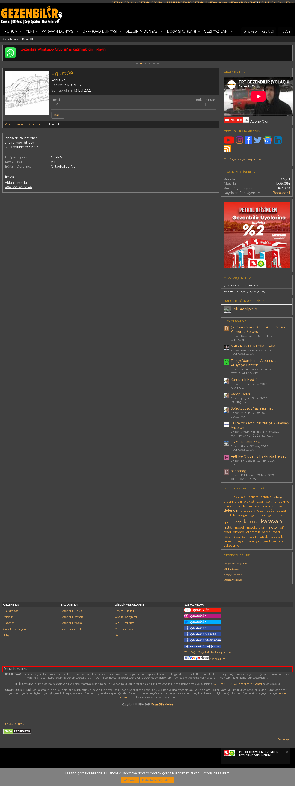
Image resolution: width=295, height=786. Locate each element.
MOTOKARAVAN (242, 354)
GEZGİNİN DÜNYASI (142, 31)
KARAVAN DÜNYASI (58, 31)
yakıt (266, 541)
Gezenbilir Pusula (71, 611)
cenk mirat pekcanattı (253, 506)
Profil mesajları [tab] (15, 124)
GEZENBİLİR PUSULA (124, 2)
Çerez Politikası (124, 629)
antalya (265, 497)
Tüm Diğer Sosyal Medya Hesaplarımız (207, 652)
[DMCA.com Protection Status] (17, 733)
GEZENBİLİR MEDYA (205, 2)
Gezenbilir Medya (71, 623)
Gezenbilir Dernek (72, 617)
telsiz (227, 541)
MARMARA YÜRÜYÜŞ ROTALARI (253, 435)
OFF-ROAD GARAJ (244, 479)
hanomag (238, 471)
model (239, 527)
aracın (228, 501)
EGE (234, 464)
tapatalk (277, 536)
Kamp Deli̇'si (241, 394)
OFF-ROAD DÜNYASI (100, 31)
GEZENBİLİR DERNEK (178, 2)
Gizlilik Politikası (125, 623)
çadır (260, 501)
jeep (238, 522)
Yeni (30, 31)
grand (228, 522)
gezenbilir (258, 515)
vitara (250, 541)
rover (228, 536)
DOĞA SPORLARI (181, 31)
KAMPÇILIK (238, 387)
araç (277, 496)
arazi (238, 501)
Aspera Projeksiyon (233, 579)
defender (231, 510)
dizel (260, 510)
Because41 (281, 193)
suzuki (264, 536)
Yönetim (8, 617)
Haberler (8, 623)
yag (258, 541)
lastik (228, 527)
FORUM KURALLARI (270, 2)
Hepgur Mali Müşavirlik (235, 563)
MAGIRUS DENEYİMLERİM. (253, 346)
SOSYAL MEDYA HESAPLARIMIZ (238, 2)
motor (273, 527)
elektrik (229, 515)
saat (237, 536)
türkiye (238, 541)
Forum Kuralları (124, 611)
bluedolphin (245, 309)
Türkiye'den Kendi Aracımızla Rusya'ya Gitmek (253, 363)
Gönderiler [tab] (36, 124)
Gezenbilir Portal (71, 629)
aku (243, 497)
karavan (271, 521)
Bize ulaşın (284, 739)
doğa (270, 510)
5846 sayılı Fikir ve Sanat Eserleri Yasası (238, 683)
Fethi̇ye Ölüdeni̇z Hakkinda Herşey (258, 456)
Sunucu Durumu (13, 724)
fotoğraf (243, 515)
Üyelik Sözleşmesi (126, 617)
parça (266, 532)
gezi (271, 515)
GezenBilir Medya (162, 704)
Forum (11, 31)
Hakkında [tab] (54, 124)
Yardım (119, 635)
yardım (277, 541)
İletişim (7, 635)
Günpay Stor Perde (233, 574)
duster (281, 510)
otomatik (253, 532)
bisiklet (249, 501)
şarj (244, 536)
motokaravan (256, 527)
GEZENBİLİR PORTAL (151, 2)
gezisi (281, 515)
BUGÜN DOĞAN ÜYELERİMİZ (244, 301)
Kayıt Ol (27, 39)
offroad (238, 532)
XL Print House (231, 569)
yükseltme (231, 545)
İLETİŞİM (289, 2)
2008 (228, 497)
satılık (253, 536)
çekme (271, 501)
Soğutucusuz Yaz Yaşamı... (252, 408)
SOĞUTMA (238, 416)
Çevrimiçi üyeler (237, 278)
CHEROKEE (239, 340)
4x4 (236, 497)
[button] (20, 31)
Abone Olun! (217, 659)
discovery (248, 510)
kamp (251, 521)
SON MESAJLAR (235, 320)
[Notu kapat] (286, 752)
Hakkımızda (10, 611)
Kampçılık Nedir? (244, 380)
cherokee (279, 506)
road (276, 532)
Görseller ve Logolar (15, 629)
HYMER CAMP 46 (245, 442)
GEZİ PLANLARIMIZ (244, 373)
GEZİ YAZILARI (216, 31)
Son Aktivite (10, 39)
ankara (253, 497)
